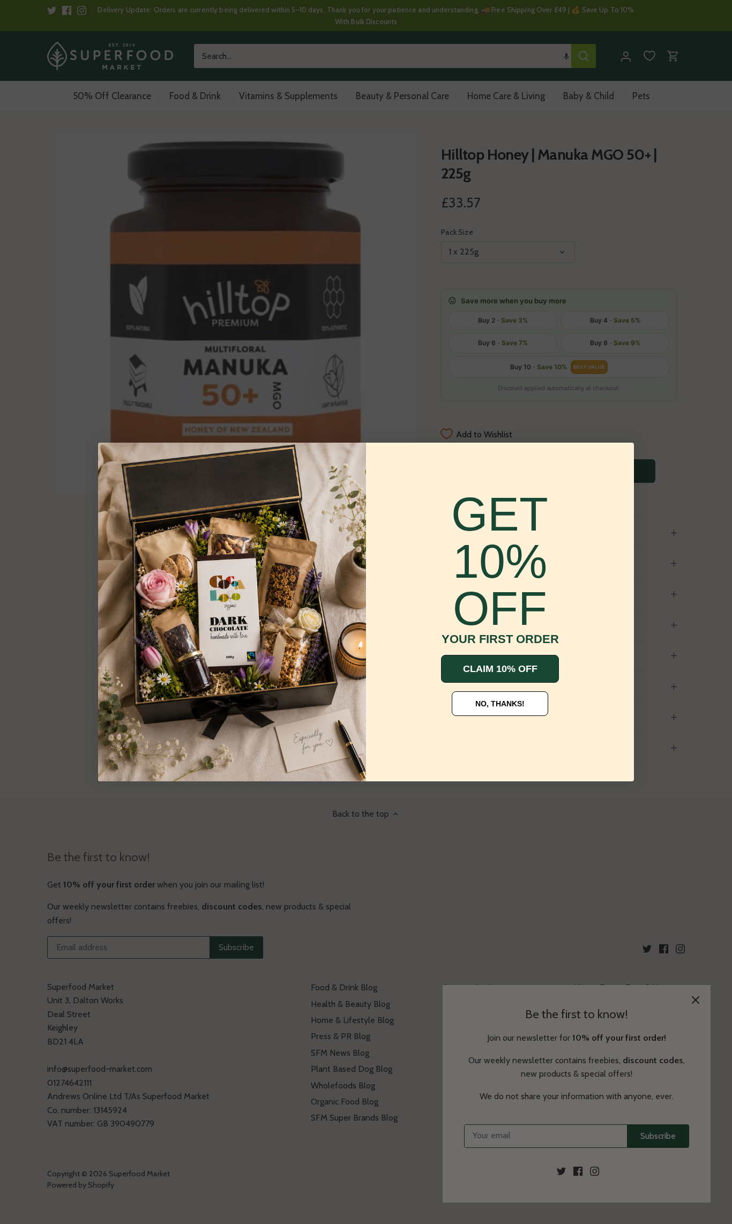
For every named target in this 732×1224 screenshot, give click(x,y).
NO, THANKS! (500, 703)
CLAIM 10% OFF (500, 668)
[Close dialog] (114, 458)
